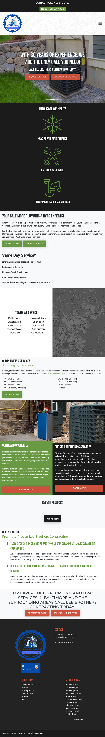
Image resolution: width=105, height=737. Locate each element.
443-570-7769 (52, 3)
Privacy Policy (28, 690)
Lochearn (38, 321)
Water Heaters (14, 384)
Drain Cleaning (14, 378)
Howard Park (38, 318)
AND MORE (78, 719)
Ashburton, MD (72, 708)
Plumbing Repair (15, 381)
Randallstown (14, 329)
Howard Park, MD (73, 699)
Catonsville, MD (72, 687)
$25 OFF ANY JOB (54, 8)
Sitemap (25, 696)
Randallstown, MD (73, 693)
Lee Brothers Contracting (19, 733)
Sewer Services (64, 384)
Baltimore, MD (72, 684)
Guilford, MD (71, 714)
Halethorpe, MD (72, 690)
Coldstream (38, 332)
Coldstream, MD (72, 711)
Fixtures (61, 387)
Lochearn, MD (71, 702)
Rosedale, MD (71, 696)
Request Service (37, 77)
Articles (25, 687)
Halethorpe (14, 325)
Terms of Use (27, 693)
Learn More (12, 243)
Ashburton (38, 329)
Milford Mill (38, 325)
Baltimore (14, 318)
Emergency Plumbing (17, 387)
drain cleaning (56, 373)
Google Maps (27, 684)
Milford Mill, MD (72, 705)
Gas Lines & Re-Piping (67, 381)
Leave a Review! (34, 243)
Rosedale (14, 332)
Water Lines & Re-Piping (68, 378)
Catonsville (14, 321)
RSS (23, 699)
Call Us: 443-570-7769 (65, 77)
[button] (8, 69)
